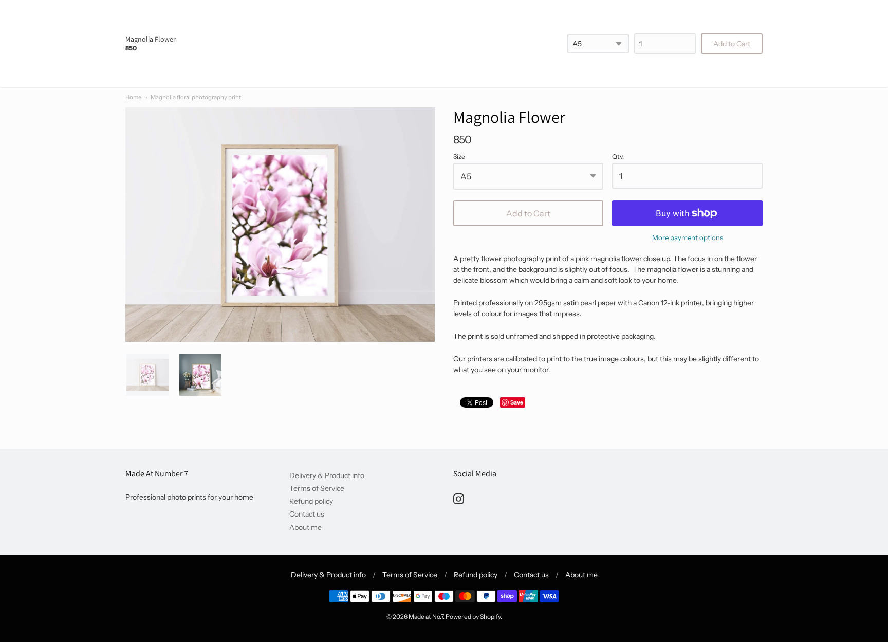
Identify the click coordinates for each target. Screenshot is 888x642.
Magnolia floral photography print (196, 97)
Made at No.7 (426, 616)
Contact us (306, 514)
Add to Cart (528, 213)
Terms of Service (316, 488)
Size (459, 156)
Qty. (618, 156)
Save (516, 402)
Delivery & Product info (326, 475)
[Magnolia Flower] (147, 375)
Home (133, 97)
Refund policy (311, 501)
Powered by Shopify (473, 616)
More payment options (687, 237)
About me (305, 527)
